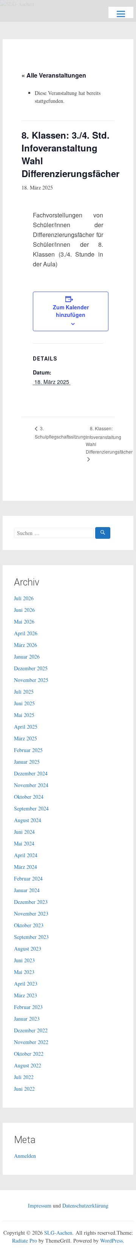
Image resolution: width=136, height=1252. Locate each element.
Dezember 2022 (31, 1030)
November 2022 (31, 1042)
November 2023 (31, 913)
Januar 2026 (27, 656)
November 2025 (31, 679)
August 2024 (27, 820)
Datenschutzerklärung (85, 1205)
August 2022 (27, 1065)
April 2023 (25, 983)
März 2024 (25, 866)
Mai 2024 (24, 843)
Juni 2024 (24, 831)
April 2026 (25, 633)
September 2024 (31, 808)
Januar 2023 (27, 1018)
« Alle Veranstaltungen (54, 75)
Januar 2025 (27, 761)
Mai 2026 (24, 621)
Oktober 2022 (28, 1053)
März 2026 (25, 644)
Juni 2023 (24, 960)
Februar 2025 (28, 750)
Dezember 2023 (31, 901)
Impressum (39, 1205)
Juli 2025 (24, 691)
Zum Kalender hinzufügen (71, 310)
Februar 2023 (28, 1006)
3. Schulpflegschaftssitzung (60, 432)
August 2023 (27, 948)
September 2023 (31, 936)
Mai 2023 (24, 971)
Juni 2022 (24, 1088)
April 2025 (25, 726)
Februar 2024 (28, 878)
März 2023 (25, 995)
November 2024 (31, 785)
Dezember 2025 (31, 668)
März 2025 (25, 738)
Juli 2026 (24, 598)
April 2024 (25, 855)
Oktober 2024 (28, 796)
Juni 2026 (24, 609)
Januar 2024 (27, 890)
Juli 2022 (24, 1077)
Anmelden (25, 1155)
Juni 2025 (24, 703)
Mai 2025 (24, 714)
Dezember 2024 (31, 773)
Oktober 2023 (28, 925)
